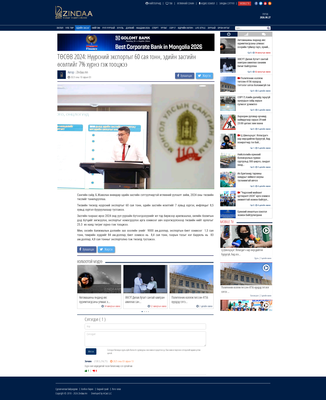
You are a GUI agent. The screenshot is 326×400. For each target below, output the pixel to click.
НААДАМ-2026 (143, 28)
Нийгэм (96, 28)
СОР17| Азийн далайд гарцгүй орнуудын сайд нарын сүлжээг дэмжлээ (254, 101)
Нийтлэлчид (154, 3)
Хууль (120, 28)
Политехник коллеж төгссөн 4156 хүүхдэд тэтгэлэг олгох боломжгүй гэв (254, 82)
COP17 (172, 28)
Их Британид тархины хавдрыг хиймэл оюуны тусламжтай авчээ (254, 177)
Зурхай (211, 28)
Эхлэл (60, 28)
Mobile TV (244, 3)
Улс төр (69, 28)
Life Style (200, 28)
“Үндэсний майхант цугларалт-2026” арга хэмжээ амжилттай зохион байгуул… (254, 196)
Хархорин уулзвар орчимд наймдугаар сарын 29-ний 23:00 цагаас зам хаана (254, 120)
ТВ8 (170, 3)
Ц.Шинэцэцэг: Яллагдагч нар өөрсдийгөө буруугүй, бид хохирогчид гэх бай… (254, 139)
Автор (71, 72)
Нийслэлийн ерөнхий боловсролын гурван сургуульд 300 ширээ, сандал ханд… (254, 159)
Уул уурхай (108, 28)
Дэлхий (130, 28)
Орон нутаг (224, 28)
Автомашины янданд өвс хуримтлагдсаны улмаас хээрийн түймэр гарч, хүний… (254, 44)
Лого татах (116, 389)
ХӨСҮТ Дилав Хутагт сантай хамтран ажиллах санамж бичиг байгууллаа (254, 63)
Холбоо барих (87, 389)
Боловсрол (254, 295)
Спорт (155, 28)
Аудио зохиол (208, 3)
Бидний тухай (102, 389)
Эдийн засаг (83, 28)
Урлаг (164, 28)
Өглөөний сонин (185, 3)
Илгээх (91, 351)
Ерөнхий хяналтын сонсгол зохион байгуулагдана (254, 213)
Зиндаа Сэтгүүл (226, 3)
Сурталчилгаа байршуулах (66, 389)
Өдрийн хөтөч (185, 28)
